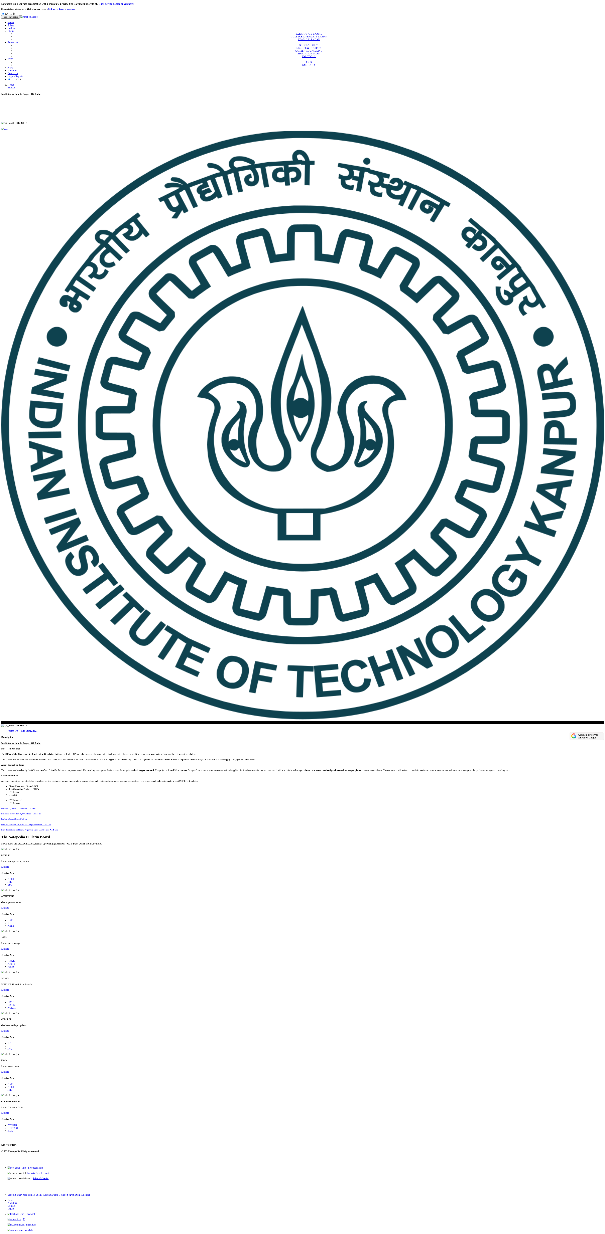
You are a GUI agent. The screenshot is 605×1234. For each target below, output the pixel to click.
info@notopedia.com (32, 1167)
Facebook (30, 1214)
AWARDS (13, 1125)
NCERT (12, 1007)
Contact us (13, 73)
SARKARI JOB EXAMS (309, 33)
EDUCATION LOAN (308, 53)
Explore (5, 866)
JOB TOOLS (309, 56)
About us (12, 70)
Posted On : (22, 730)
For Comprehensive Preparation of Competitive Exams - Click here (26, 824)
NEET (11, 879)
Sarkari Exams (35, 1194)
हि (14, 13)
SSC (10, 884)
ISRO (10, 1130)
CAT (10, 920)
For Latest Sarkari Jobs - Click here (14, 819)
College (11, 28)
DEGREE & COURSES (308, 48)
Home (11, 22)
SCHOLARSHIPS (308, 45)
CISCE (11, 1005)
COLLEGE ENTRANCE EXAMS (309, 36)
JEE (10, 882)
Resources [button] (13, 42)
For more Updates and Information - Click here (19, 808)
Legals (11, 1208)
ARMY (11, 963)
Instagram (31, 1224)
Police (11, 966)
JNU (10, 1048)
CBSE (11, 1002)
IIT (9, 923)
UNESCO (13, 1128)
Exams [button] (11, 31)
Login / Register (16, 76)
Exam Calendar (82, 1194)
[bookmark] (4, 129)
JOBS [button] (11, 59)
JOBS (309, 62)
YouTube (29, 1230)
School (11, 25)
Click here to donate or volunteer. (116, 4)
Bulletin (11, 87)
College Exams (50, 1194)
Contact (11, 1205)
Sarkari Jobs (21, 1194)
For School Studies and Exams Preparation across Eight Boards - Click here (29, 830)
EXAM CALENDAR (309, 39)
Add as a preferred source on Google (588, 736)
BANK (11, 961)
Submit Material (41, 1178)
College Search (66, 1194)
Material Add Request (38, 1173)
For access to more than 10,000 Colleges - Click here (21, 814)
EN (7, 13)
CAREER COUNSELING (309, 50)
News (10, 67)
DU (9, 1046)
